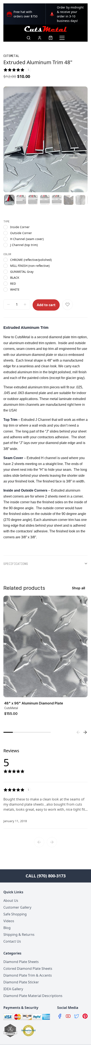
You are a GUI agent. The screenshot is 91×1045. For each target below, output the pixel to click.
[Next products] (85, 732)
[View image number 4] (45, 200)
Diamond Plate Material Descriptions (32, 995)
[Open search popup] (28, 38)
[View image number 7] (80, 200)
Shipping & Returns (18, 934)
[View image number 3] (33, 200)
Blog (7, 927)
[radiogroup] (45, 236)
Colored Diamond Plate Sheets (27, 968)
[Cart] (50, 38)
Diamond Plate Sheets (21, 961)
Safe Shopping (15, 914)
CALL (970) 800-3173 (46, 876)
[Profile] (39, 38)
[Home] (45, 29)
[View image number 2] (21, 200)
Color (7, 254)
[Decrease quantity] (8, 304)
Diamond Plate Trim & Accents (27, 975)
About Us (10, 900)
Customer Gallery (17, 907)
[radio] (5, 227)
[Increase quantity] (25, 304)
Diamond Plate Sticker (21, 982)
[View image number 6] (68, 200)
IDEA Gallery (13, 989)
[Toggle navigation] (62, 37)
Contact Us (12, 941)
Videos (8, 921)
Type (6, 221)
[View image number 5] (57, 200)
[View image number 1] (9, 200)
